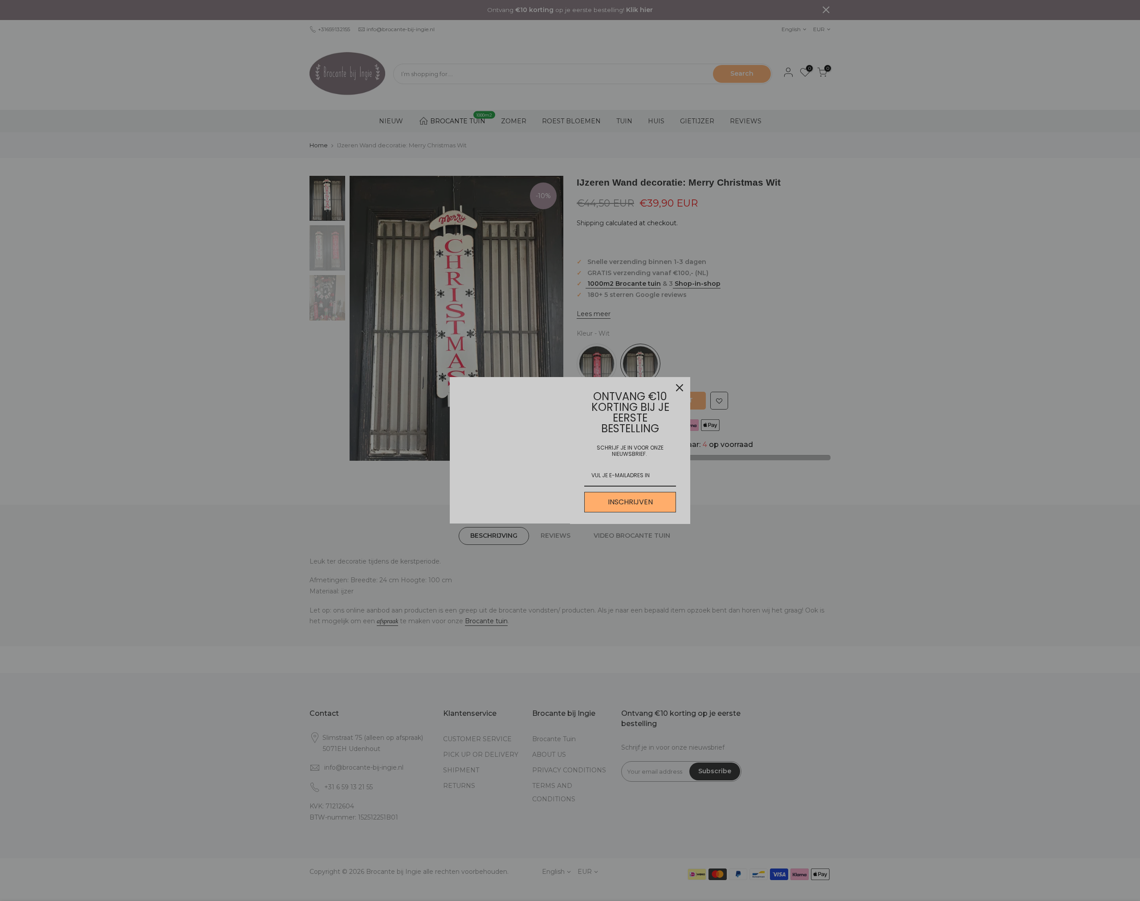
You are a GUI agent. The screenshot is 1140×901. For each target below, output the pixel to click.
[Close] (679, 387)
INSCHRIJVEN (630, 502)
